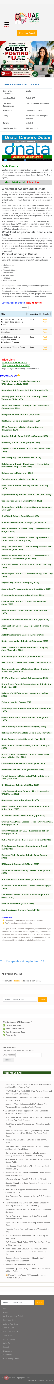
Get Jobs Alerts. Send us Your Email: (18, 1051)
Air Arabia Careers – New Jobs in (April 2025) (23, 815)
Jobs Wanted (8, 1335)
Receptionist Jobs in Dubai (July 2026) (20, 414)
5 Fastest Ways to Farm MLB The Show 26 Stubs (26, 1179)
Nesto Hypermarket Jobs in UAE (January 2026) (24, 641)
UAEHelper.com (8, 1378)
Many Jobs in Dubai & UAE (16, 365)
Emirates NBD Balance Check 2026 (20, 1265)
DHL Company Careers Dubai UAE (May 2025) (23, 726)
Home (5, 1308)
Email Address (9, 1055)
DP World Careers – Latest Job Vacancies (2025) (25, 678)
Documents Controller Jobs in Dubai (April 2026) (25, 619)
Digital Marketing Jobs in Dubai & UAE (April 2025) (26, 494)
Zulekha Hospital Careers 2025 (16, 702)
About (5, 1312)
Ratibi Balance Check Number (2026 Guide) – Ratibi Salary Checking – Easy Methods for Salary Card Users (27, 1133)
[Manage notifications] (6, 1377)
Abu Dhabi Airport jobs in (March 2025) (20, 910)
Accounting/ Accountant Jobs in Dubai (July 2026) (26, 589)
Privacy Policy (9, 1339)
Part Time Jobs (9, 1320)
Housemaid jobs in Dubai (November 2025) (22, 656)
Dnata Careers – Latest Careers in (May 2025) (23, 739)
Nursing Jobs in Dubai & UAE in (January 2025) (24, 436)
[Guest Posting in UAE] (27, 76)
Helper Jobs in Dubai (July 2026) (17, 473)
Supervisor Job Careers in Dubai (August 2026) (24, 390)
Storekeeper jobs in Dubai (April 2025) (20, 800)
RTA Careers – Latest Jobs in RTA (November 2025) (26, 663)
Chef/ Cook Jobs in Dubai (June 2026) (20, 516)
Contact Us (8, 1355)
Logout (6, 1347)
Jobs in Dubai (9, 1328)
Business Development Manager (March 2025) (24, 522)
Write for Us (8, 1343)
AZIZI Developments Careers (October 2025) (22, 635)
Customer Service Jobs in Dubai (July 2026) (22, 595)
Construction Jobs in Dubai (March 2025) (21, 501)
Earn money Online (11, 1359)
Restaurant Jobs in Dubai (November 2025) (22, 769)
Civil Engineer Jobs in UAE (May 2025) (20, 785)
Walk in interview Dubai (13, 1316)
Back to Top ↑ (47, 1380)
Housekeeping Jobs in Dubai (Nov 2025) (21, 458)
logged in (18, 981)
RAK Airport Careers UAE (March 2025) (20, 864)
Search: (25, 308)
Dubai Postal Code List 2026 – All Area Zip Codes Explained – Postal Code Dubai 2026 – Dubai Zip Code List (28, 1251)
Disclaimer (7, 1351)
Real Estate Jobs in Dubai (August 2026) (21, 421)
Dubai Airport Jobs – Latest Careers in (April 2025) (26, 840)
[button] (26, 314)
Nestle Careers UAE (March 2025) (17, 903)
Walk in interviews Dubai (14, 362)
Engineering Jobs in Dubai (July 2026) (20, 583)
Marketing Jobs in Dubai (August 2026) (20, 442)
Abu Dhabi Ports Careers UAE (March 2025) (22, 879)
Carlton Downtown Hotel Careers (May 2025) (23, 763)
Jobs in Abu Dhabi (10, 1324)
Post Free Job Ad (27, 33)
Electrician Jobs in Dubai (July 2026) (19, 479)
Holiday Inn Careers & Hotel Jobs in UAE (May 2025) (26, 733)
